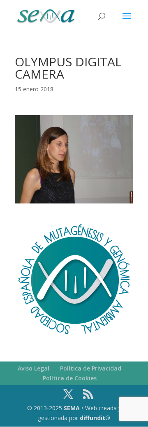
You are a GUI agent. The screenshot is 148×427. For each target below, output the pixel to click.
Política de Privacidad (90, 368)
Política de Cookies (70, 378)
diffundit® (95, 418)
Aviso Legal (33, 368)
